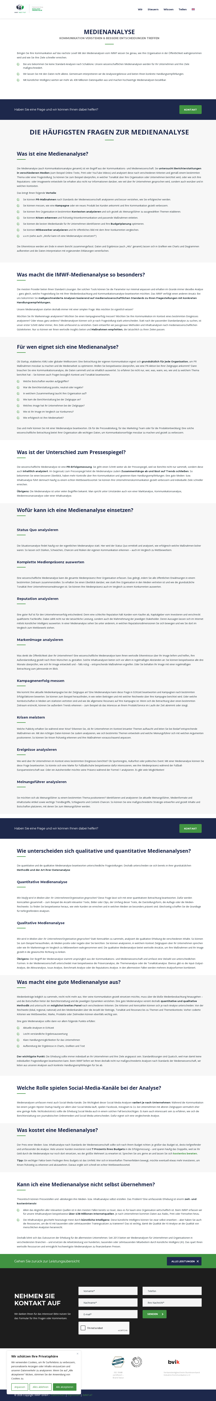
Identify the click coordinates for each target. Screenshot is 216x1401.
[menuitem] (193, 9)
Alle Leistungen (183, 1261)
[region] (44, 1372)
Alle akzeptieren (64, 1387)
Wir (140, 9)
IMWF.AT (87, 1395)
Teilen (183, 9)
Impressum (74, 1395)
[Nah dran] (77, 1354)
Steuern (153, 9)
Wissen (168, 9)
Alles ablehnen (40, 1387)
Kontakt (190, 109)
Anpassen (20, 1387)
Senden (152, 1314)
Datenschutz (58, 1395)
